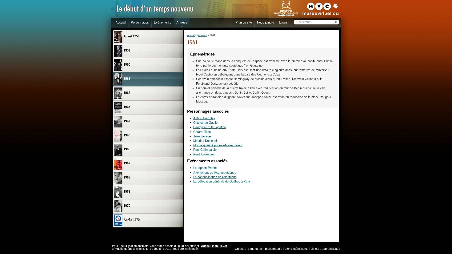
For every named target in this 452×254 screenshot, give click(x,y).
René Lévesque (203, 154)
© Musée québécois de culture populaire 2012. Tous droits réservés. (155, 248)
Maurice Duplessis (205, 141)
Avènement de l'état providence (214, 172)
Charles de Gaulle (205, 122)
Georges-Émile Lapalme (209, 127)
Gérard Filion (202, 132)
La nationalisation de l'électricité (215, 177)
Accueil (191, 35)
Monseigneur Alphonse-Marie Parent (217, 145)
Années (202, 35)
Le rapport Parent (205, 168)
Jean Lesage (202, 136)
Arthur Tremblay (204, 118)
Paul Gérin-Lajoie (205, 149)
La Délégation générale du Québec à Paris (222, 181)
